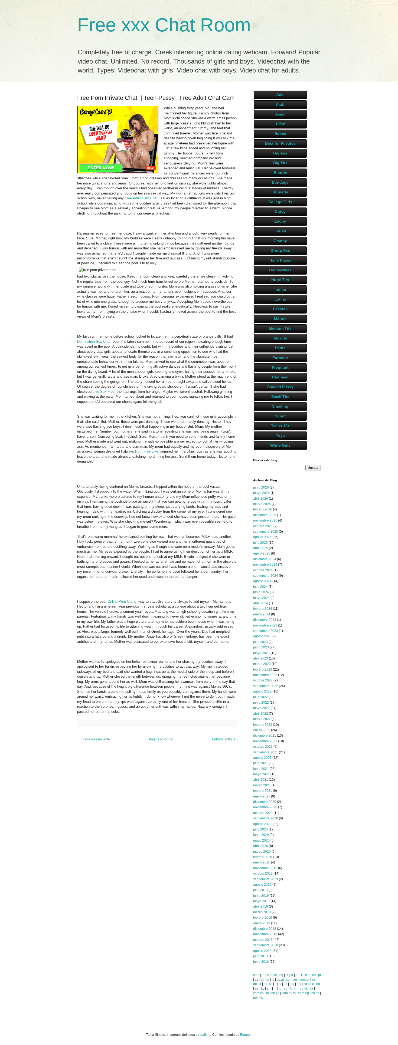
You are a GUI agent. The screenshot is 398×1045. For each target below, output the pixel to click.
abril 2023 (260, 658)
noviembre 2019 (265, 868)
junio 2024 (261, 592)
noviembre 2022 (265, 675)
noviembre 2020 (265, 807)
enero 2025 (261, 553)
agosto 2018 (262, 951)
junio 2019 (261, 896)
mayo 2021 (261, 774)
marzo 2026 (262, 504)
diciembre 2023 (264, 620)
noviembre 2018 (265, 934)
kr (292, 975)
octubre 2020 (263, 813)
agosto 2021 (262, 758)
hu (273, 993)
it (278, 993)
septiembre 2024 (265, 576)
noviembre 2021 (265, 741)
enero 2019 (261, 923)
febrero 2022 (262, 725)
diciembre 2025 (264, 515)
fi (302, 975)
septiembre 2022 (265, 686)
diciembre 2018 (264, 929)
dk (262, 979)
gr (267, 979)
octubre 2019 (263, 873)
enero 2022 (261, 730)
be (314, 979)
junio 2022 (261, 702)
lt (291, 988)
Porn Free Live (147, 451)
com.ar (272, 975)
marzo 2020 (262, 851)
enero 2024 (261, 614)
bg (281, 975)
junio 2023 (261, 647)
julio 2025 (260, 543)
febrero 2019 (262, 917)
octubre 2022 (263, 680)
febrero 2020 (262, 857)
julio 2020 (260, 829)
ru (265, 984)
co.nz (315, 993)
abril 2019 (260, 906)
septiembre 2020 (265, 818)
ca (305, 984)
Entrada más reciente (94, 739)
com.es (310, 975)
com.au (291, 979)
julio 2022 (260, 697)
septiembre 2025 (265, 531)
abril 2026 (260, 498)
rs (294, 993)
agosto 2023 (262, 636)
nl (275, 988)
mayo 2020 (261, 840)
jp (280, 988)
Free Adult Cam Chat (142, 198)
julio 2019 (260, 890)
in (267, 993)
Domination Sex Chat (95, 341)
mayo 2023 (261, 653)
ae (257, 988)
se (285, 984)
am (269, 988)
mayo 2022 (261, 708)
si (280, 984)
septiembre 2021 (265, 752)
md (292, 984)
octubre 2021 (263, 747)
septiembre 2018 (265, 945)
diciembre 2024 (264, 559)
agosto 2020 (262, 824)
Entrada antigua (224, 739)
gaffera (205, 1035)
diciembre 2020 (264, 802)
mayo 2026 (261, 493)
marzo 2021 (262, 785)
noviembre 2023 (265, 625)
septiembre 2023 (265, 631)
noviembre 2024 (265, 564)
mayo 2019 (261, 901)
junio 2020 (261, 835)
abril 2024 (260, 603)
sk (270, 984)
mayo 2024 (261, 598)
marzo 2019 (262, 912)
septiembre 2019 (265, 879)
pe (255, 998)
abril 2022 (260, 714)
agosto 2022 (262, 691)
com (256, 975)
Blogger (246, 1035)
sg (286, 988)
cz (256, 979)
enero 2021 (261, 796)
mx (311, 984)
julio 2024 (260, 587)
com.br (304, 979)
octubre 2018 (263, 940)
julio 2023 (260, 642)
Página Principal (161, 739)
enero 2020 (261, 862)
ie (263, 975)
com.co (258, 993)
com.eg (303, 993)
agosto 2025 (262, 537)
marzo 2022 (262, 719)
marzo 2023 (262, 664)
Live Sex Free (105, 392)
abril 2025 (260, 548)
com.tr (286, 993)
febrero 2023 (262, 669)
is (273, 979)
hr (311, 988)
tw (262, 988)
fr (260, 984)
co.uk (304, 988)
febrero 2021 (262, 791)
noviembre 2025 (265, 520)
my (299, 984)
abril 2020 (260, 846)
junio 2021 (261, 769)
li (275, 984)
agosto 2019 (262, 884)
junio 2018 (261, 962)
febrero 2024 (262, 609)
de (255, 984)
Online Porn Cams (122, 601)
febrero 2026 (262, 509)
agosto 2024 (262, 581)
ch (296, 988)
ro (297, 975)
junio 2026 (261, 487)
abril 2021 (260, 780)
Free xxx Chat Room (164, 24)
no (318, 984)
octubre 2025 (263, 526)
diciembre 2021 (264, 735)
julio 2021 (260, 763)
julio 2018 (260, 956)
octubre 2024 (263, 570)
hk (261, 998)
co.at (280, 979)
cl (287, 975)
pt (319, 975)
